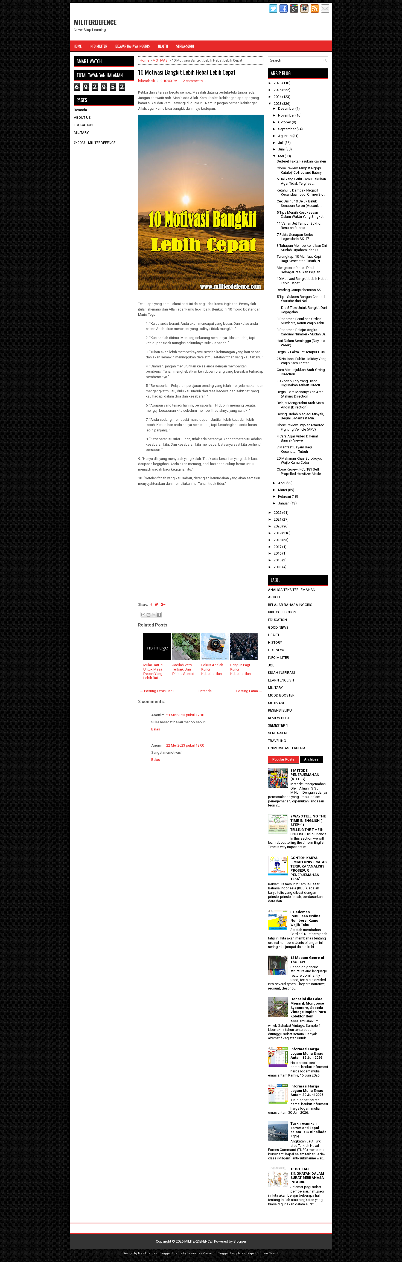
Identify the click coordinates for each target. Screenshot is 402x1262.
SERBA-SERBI (278, 733)
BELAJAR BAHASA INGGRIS (290, 605)
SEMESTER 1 (278, 725)
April (282, 483)
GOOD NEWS (278, 627)
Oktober (285, 122)
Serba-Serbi (185, 46)
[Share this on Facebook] (151, 604)
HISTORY (275, 642)
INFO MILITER (278, 657)
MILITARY (81, 132)
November (286, 115)
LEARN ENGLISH (281, 680)
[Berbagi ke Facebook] (159, 614)
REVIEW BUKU (279, 718)
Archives (311, 759)
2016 (278, 553)
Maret (283, 490)
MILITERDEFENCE (95, 22)
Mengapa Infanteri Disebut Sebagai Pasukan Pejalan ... (300, 270)
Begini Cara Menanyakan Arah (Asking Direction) (300, 394)
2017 (278, 547)
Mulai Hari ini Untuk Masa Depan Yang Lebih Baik (153, 671)
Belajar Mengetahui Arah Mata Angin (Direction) (300, 405)
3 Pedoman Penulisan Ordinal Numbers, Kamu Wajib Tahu (300, 321)
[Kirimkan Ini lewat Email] (143, 614)
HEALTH (274, 635)
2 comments (193, 81)
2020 (278, 526)
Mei (281, 156)
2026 (278, 83)
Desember (286, 108)
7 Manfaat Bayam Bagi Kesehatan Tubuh (294, 449)
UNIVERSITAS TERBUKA (286, 748)
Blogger (240, 1241)
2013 (278, 567)
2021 (278, 519)
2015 (278, 560)
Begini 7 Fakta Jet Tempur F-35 (301, 352)
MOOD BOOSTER (281, 695)
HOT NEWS (277, 650)
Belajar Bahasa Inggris (132, 46)
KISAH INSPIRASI (281, 673)
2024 (278, 97)
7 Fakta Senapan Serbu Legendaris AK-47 (295, 237)
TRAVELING (277, 741)
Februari (285, 496)
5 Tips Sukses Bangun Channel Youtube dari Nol (301, 299)
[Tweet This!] (156, 604)
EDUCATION (83, 125)
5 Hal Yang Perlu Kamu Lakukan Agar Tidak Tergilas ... (301, 181)
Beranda (205, 691)
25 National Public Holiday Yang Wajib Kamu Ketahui (302, 361)
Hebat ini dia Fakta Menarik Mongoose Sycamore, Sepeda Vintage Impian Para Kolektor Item (308, 1007)
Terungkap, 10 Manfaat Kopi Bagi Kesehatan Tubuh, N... (299, 258)
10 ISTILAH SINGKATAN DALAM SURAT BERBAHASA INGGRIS (307, 1175)
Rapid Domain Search (263, 1253)
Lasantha (193, 1253)
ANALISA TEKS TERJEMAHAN (291, 590)
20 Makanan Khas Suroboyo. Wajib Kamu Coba (299, 460)
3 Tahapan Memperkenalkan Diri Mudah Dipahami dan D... (302, 247)
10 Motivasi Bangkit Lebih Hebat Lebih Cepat (186, 72)
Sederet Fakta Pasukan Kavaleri (301, 161)
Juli (281, 143)
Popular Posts (283, 759)
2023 (278, 103)
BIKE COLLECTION (282, 612)
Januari (284, 503)
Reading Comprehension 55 (299, 290)
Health (163, 46)
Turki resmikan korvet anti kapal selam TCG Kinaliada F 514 (308, 1129)
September (287, 129)
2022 (278, 512)
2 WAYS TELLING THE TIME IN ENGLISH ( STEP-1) (308, 820)
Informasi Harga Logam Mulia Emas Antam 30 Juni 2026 (306, 1090)
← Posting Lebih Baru (157, 691)
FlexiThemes (147, 1253)
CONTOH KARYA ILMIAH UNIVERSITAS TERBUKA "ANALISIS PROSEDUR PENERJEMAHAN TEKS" (308, 868)
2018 (278, 540)
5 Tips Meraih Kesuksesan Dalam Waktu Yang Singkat (300, 214)
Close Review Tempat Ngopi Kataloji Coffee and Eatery (299, 170)
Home (77, 46)
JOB (271, 665)
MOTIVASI (160, 60)
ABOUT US (82, 117)
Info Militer (98, 46)
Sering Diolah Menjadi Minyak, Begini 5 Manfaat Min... (300, 416)
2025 (278, 90)
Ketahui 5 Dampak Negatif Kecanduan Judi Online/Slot (301, 192)
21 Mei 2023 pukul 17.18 (185, 715)
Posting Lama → (249, 691)
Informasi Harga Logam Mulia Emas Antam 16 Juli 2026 (306, 1053)
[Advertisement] (201, 549)
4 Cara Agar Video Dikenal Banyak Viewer (297, 438)
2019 (278, 533)
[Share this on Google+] (163, 604)
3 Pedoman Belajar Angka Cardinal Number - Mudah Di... (302, 332)
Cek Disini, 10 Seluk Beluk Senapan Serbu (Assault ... (299, 203)
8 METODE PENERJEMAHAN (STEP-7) (304, 774)
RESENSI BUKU (280, 710)
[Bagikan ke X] (153, 614)
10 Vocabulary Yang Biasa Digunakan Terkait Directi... (299, 383)
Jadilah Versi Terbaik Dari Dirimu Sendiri (183, 669)
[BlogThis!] (148, 614)
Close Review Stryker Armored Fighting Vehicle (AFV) (300, 427)
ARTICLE (274, 597)
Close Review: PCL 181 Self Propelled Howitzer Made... (300, 471)
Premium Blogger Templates (224, 1253)
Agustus (285, 136)
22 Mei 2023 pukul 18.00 (185, 745)
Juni (282, 149)
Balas (155, 729)
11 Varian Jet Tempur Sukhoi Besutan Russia (299, 225)
